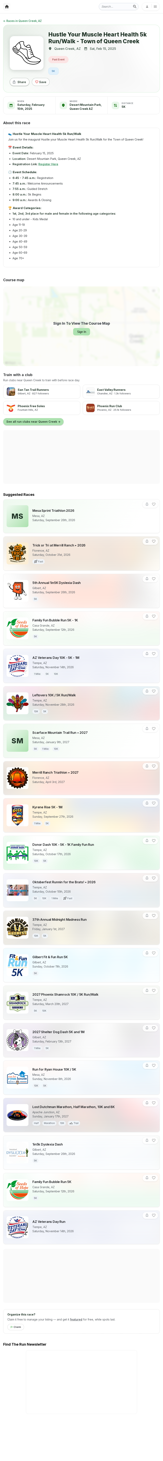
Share (21, 82)
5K (53, 71)
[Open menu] (151, 6)
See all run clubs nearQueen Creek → (33, 421)
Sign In (81, 331)
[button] (147, 504)
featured (76, 1319)
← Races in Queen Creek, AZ (22, 21)
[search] (135, 6)
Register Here (48, 164)
